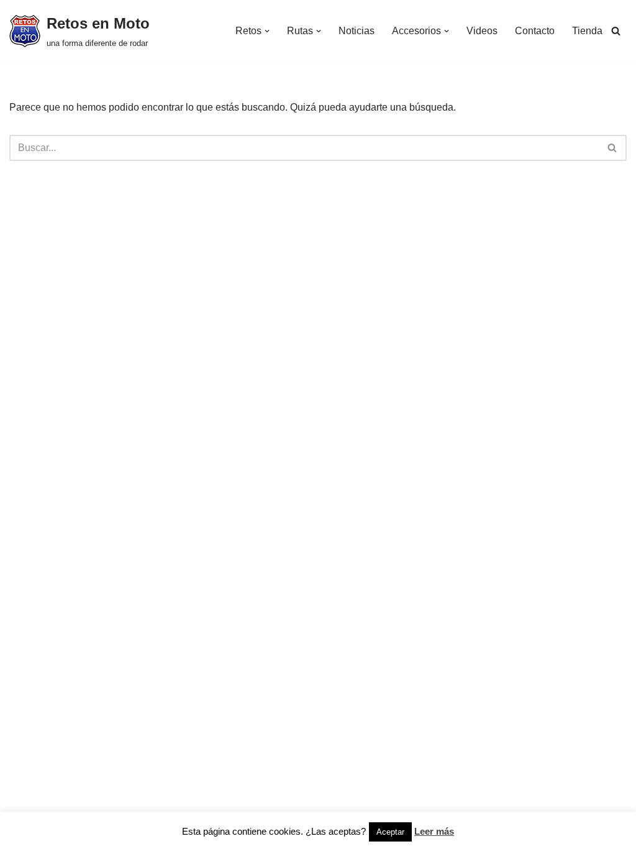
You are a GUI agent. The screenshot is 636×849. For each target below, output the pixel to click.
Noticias (356, 30)
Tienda (587, 30)
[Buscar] (615, 30)
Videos (481, 30)
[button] (267, 31)
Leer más (434, 831)
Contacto (535, 30)
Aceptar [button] (390, 832)
